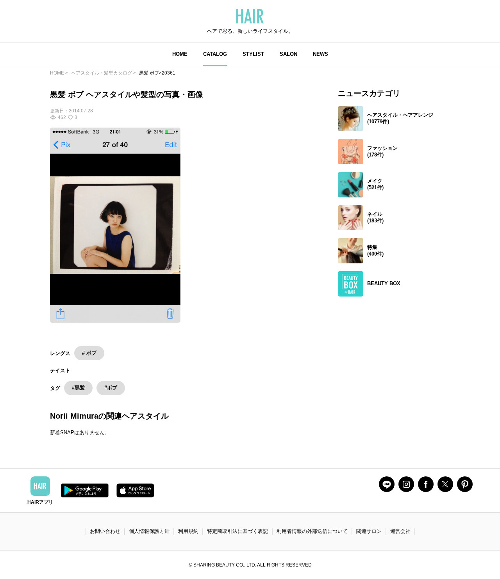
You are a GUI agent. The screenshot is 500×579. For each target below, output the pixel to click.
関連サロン (369, 531)
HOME (180, 54)
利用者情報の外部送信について (312, 531)
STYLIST (253, 54)
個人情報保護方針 (149, 531)
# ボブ (89, 353)
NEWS (320, 54)
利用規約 (188, 531)
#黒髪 (78, 388)
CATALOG (215, 54)
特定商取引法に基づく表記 (237, 531)
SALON (288, 54)
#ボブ (110, 388)
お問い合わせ (105, 531)
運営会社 (400, 531)
